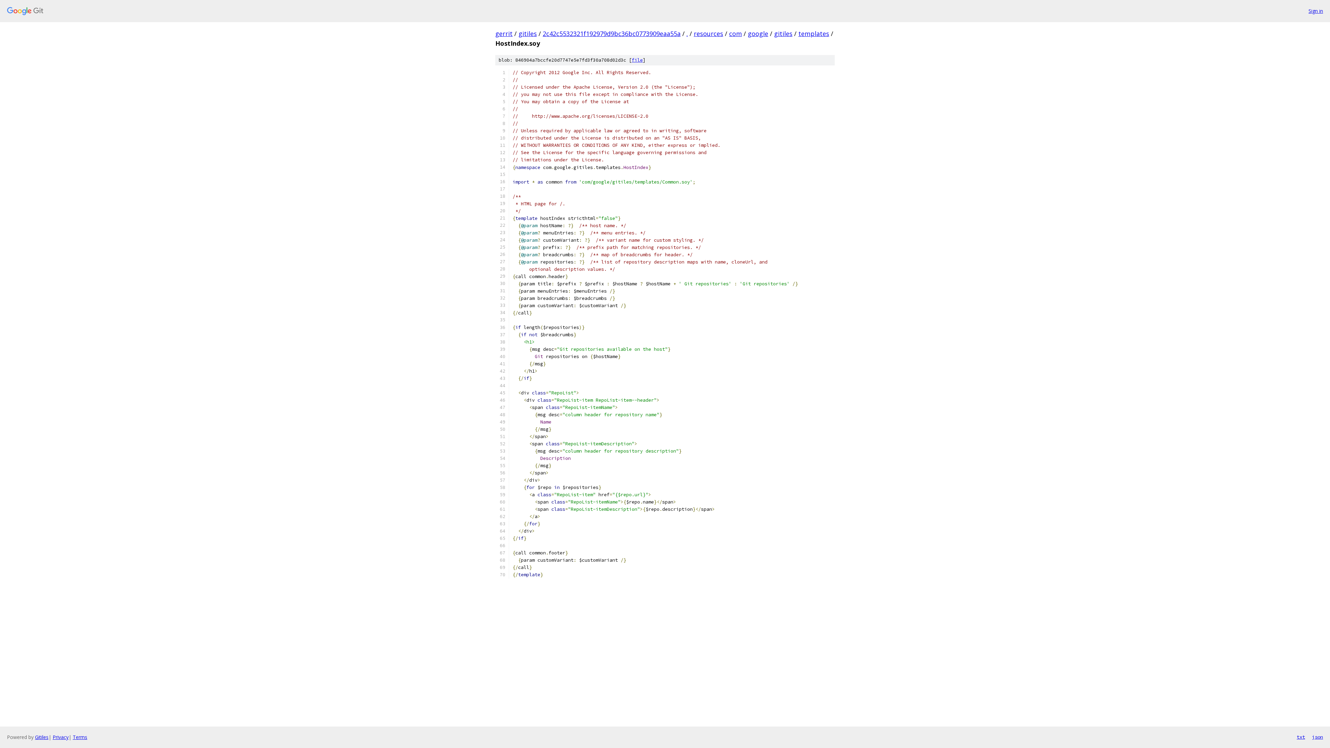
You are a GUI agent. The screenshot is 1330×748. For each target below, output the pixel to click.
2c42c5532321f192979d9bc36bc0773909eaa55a (612, 33)
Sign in (1316, 11)
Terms (80, 737)
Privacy (61, 737)
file (637, 60)
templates (813, 33)
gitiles (527, 33)
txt (1301, 737)
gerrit (504, 33)
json (1317, 737)
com (735, 33)
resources (708, 33)
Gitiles (41, 737)
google (758, 33)
